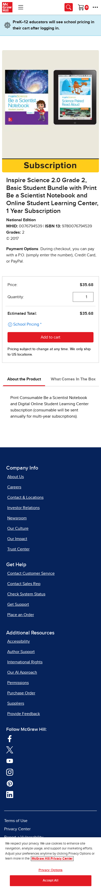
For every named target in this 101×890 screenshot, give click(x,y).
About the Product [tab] (24, 379)
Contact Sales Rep (23, 584)
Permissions (18, 683)
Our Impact (17, 539)
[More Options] (95, 7)
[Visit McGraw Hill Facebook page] (9, 738)
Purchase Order (21, 693)
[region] (50, 863)
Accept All (50, 880)
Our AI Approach (22, 672)
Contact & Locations (25, 497)
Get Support (18, 604)
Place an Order (20, 615)
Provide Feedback (23, 714)
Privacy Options (51, 870)
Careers (14, 487)
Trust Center (18, 549)
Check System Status (26, 594)
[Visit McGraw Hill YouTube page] (9, 760)
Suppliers (15, 703)
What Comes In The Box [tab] (73, 379)
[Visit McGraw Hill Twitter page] (9, 749)
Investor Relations (23, 508)
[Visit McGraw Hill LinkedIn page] (9, 794)
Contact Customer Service (31, 573)
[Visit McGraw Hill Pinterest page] (9, 783)
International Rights (24, 662)
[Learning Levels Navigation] (21, 7)
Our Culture (17, 528)
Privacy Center (17, 829)
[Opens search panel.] (68, 7)
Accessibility (18, 641)
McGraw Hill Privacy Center (52, 858)
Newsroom (17, 518)
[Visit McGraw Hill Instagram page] (9, 772)
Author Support (21, 652)
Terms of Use (15, 821)
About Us (15, 477)
